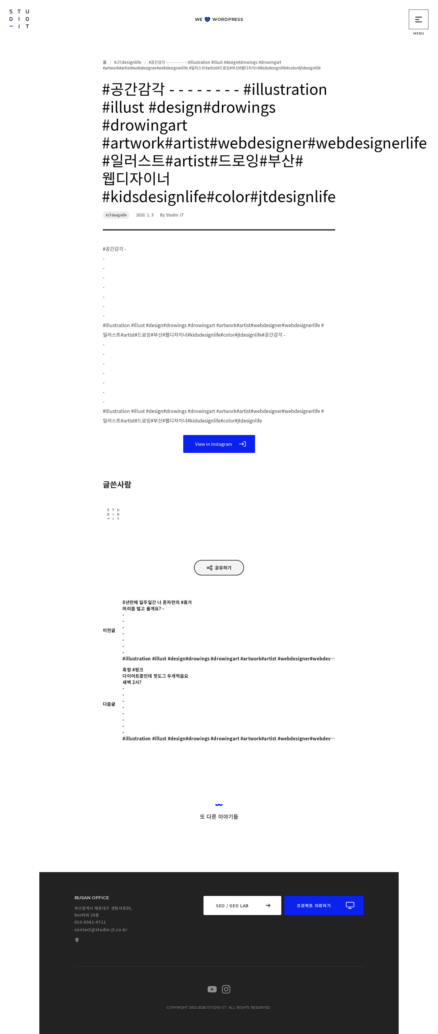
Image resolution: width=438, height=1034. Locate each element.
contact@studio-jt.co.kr (101, 929)
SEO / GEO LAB (232, 905)
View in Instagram (213, 444)
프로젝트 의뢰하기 (314, 905)
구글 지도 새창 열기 (76, 940)
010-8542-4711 (90, 922)
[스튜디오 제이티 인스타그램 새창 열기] (226, 989)
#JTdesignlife (127, 62)
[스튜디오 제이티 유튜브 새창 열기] (212, 989)
